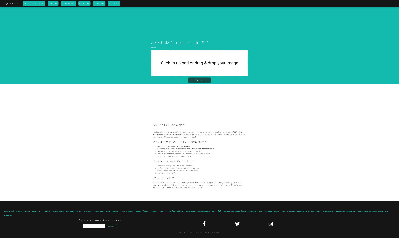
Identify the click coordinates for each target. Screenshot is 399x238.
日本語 (47, 211)
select (153, 48)
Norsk (374, 211)
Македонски (302, 211)
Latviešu (311, 211)
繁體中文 (180, 211)
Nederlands (87, 211)
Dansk (380, 211)
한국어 (41, 211)
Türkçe (107, 211)
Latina (283, 211)
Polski (61, 211)
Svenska (138, 211)
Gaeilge (276, 211)
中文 (13, 211)
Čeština (145, 211)
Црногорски (340, 211)
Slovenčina (8, 215)
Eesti (386, 211)
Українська (69, 211)
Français (19, 211)
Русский (27, 211)
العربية (214, 211)
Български (268, 211)
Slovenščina (291, 211)
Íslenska (244, 211)
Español (55, 211)
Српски (168, 211)
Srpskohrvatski (98, 211)
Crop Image (53, 3)
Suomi (318, 211)
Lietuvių (360, 211)
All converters (114, 3)
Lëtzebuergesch (328, 211)
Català (161, 211)
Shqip (237, 211)
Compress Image (68, 3)
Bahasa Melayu (190, 211)
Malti (260, 211)
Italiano (34, 211)
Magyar (131, 211)
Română (78, 211)
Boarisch (115, 211)
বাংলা (232, 211)
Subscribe (111, 226)
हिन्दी (219, 211)
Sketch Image (99, 3)
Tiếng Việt (226, 211)
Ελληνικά (123, 211)
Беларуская (350, 211)
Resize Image (84, 3)
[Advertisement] (199, 25)
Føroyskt (367, 211)
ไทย (173, 211)
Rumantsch (253, 211)
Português (153, 211)
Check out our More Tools (33, 3)
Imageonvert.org (10, 3)
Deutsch (7, 211)
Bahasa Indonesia (203, 211)
